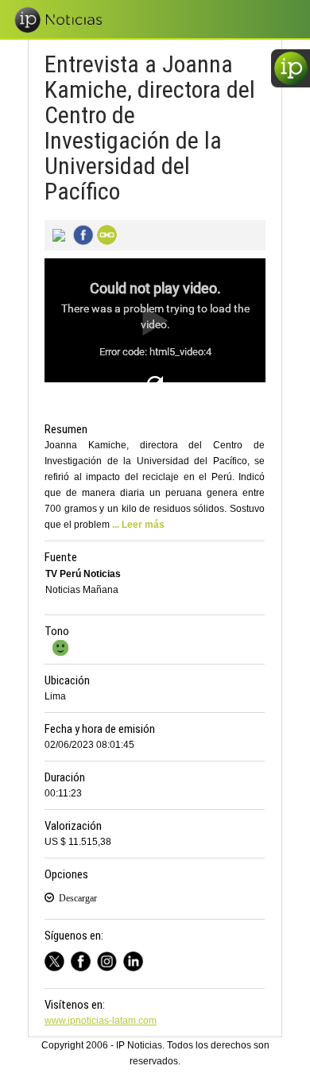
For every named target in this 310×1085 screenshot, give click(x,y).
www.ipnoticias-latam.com (101, 1020)
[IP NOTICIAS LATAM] (58, 959)
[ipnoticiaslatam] (110, 959)
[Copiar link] (105, 233)
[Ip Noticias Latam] (84, 959)
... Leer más (138, 524)
